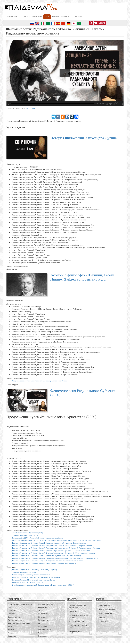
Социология (43, 633)
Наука (10, 607)
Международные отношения (19, 623)
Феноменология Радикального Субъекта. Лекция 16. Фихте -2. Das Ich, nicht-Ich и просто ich (47, 349)
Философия (42, 607)
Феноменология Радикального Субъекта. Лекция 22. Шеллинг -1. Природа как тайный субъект (48, 222)
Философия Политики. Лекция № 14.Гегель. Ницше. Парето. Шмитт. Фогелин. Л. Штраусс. (47, 309)
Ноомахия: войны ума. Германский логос (27, 582)
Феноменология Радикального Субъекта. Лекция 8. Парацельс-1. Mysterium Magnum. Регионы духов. (50, 192)
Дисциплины (13, 17)
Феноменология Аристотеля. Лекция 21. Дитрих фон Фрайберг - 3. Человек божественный (47, 182)
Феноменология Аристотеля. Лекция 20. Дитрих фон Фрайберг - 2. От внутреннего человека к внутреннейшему (55, 179)
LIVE (47, 17)
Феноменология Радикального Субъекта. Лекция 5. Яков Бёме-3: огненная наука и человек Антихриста (51, 207)
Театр (40, 611)
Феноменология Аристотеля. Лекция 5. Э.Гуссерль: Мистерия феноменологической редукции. (48, 245)
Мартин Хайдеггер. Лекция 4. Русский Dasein (29, 258)
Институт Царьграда (46, 604)
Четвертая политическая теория (78, 616)
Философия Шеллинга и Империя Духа (27, 235)
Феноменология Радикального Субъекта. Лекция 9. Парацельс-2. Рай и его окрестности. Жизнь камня (51, 195)
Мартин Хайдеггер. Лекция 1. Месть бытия (28, 250)
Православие (43, 614)
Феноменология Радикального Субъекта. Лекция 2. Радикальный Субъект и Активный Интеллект (49, 464)
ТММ (10, 626)
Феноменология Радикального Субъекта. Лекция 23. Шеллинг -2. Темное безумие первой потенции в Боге (53, 225)
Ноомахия (42, 617)
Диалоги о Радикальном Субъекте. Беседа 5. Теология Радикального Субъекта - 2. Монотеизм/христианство (53, 553)
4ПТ (40, 623)
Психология (12, 611)
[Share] (76, 116)
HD (27, 109)
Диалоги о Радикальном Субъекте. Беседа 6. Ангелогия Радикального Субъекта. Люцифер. (47, 556)
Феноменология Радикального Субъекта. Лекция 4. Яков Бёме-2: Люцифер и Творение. (45, 205)
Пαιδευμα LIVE (104, 605)
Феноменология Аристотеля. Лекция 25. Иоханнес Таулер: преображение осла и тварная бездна (48, 190)
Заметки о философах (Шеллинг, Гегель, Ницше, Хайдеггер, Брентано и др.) (83, 277)
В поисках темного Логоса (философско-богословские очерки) (36, 577)
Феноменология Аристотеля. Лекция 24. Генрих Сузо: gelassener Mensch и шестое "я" (44, 187)
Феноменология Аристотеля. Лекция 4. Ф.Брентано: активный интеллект (40, 242)
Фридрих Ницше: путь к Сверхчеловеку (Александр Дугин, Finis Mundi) (39, 381)
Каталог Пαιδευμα (105, 613)
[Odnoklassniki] (63, 116)
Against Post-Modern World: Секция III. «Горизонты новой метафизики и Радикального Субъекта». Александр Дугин (56, 540)
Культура (11, 630)
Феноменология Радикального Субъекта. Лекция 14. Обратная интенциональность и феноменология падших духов (56, 494)
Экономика (42, 636)
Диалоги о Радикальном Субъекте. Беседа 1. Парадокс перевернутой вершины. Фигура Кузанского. (50, 543)
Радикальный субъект (16, 620)
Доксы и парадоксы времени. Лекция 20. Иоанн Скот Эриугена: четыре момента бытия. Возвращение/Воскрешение (56, 175)
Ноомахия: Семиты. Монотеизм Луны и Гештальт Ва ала (33, 580)
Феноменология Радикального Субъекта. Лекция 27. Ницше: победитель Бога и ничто (45, 240)
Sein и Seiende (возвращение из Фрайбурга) (28, 324)
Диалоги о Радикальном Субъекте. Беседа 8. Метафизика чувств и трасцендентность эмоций (47, 561)
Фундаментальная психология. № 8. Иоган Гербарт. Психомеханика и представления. (44, 329)
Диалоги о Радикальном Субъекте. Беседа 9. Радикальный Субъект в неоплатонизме (44, 563)
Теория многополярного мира (78, 627)
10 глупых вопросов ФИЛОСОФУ (25, 167)
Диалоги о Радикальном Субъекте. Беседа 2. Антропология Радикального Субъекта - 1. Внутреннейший (52, 546)
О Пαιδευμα (77, 17)
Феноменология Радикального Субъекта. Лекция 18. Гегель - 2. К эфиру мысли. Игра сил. (46, 212)
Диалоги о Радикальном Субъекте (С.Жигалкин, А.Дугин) (34, 570)
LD (30, 109)
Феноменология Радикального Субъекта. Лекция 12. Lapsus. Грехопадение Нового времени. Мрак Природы (53, 489)
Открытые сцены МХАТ (78, 632)
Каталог (25, 17)
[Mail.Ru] (67, 116)
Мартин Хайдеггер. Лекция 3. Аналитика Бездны (31, 255)
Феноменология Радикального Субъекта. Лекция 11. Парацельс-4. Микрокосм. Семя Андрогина (48, 200)
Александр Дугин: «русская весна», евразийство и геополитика (36, 263)
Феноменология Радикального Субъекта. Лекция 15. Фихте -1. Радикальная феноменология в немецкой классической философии (61, 347)
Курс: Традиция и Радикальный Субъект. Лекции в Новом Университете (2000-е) (43, 585)
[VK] (58, 116)
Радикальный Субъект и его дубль (25, 535)
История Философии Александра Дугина (83, 138)
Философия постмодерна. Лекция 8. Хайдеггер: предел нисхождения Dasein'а (41, 260)
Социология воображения (79, 622)
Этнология (12, 636)
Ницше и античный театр (21, 312)
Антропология (13, 633)
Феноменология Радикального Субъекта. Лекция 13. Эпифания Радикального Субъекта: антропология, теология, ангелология (60, 491)
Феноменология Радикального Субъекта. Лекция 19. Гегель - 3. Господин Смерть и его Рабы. (47, 215)
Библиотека (37, 17)
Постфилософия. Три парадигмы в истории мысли (31, 575)
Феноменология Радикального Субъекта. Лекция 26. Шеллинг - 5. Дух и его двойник (45, 232)
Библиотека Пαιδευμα (107, 609)
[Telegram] (54, 116)
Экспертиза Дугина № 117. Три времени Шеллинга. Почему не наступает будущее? (44, 238)
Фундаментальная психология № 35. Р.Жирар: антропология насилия (38, 334)
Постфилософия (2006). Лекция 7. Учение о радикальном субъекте (37, 538)
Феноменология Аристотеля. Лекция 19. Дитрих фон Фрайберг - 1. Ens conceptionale (44, 177)
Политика (11, 614)
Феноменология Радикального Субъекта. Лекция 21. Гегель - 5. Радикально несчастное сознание (49, 220)
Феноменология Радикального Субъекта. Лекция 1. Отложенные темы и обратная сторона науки (49, 461)
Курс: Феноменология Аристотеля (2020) (27, 533)
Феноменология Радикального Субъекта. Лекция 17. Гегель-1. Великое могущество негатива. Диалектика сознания (56, 210)
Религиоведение (44, 630)
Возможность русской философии (77, 606)
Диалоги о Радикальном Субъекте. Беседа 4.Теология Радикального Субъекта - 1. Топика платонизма (51, 551)
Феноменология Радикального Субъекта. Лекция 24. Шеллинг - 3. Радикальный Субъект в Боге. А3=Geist (52, 227)
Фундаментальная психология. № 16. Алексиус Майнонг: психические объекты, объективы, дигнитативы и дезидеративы (58, 248)
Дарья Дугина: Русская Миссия (20, 604)
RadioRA (65, 17)
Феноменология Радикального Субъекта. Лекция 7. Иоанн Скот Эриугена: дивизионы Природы (48, 172)
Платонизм (42, 626)
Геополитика (43, 620)
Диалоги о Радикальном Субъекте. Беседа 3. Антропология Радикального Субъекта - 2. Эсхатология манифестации (56, 548)
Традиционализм (14, 617)
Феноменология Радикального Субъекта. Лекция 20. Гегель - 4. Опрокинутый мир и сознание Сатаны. (51, 217)
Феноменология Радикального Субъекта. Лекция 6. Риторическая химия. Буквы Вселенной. (47, 474)
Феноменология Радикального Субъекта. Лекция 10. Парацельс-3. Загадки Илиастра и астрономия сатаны (52, 197)
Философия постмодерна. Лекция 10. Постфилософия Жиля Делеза (37, 332)
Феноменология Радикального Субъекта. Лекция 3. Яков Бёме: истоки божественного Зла (46, 202)
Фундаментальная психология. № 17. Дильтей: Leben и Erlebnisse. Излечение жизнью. (45, 342)
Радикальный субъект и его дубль (24, 572)
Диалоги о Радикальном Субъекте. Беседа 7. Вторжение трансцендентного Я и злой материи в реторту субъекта (55, 558)
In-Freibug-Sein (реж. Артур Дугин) (25, 344)
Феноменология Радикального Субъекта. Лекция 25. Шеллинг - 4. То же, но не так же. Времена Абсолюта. (53, 230)
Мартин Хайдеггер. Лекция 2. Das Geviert (28, 253)
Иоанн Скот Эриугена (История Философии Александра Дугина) (37, 169)
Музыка (55, 17)
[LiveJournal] (72, 116)
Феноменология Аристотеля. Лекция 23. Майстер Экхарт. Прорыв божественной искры (45, 185)
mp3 (34, 109)
